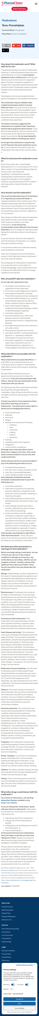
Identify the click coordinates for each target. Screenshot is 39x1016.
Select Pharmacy (19, 9)
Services (5, 925)
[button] (36, 4)
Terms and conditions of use (10, 870)
